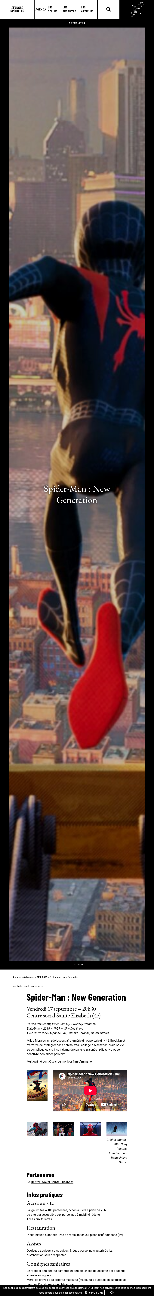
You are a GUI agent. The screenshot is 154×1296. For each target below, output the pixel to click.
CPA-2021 (41, 977)
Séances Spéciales (17, 9)
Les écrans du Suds (137, 9)
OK (112, 1292)
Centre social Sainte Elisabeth (52, 1182)
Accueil (17, 977)
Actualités (28, 977)
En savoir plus (94, 1292)
